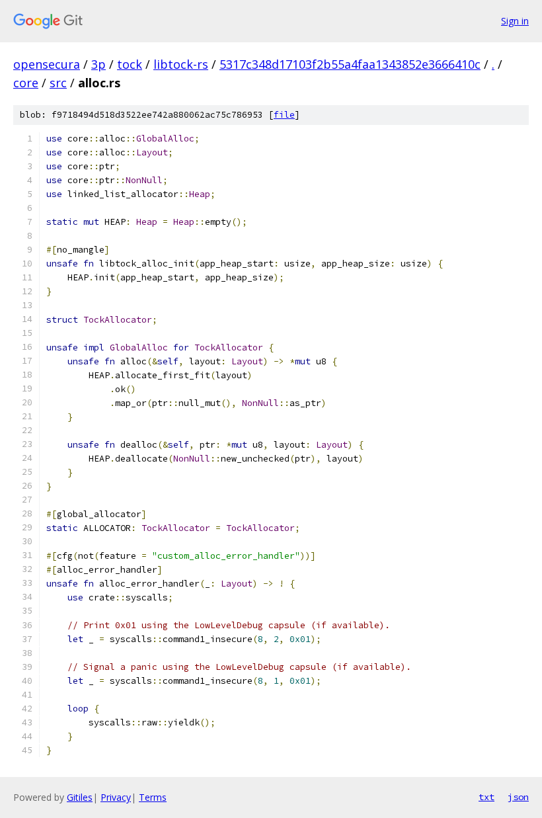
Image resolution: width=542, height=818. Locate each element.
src (58, 83)
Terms (153, 797)
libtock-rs (180, 64)
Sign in (515, 21)
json (518, 797)
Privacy (115, 797)
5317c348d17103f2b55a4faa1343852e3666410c (350, 64)
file (284, 114)
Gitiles (80, 797)
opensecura (46, 64)
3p (98, 64)
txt (486, 797)
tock (129, 64)
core (25, 83)
